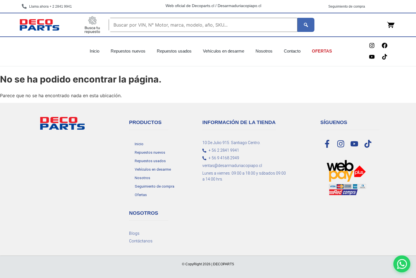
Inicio (94, 51)
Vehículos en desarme (223, 51)
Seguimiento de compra (154, 186)
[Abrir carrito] (390, 24)
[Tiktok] (384, 56)
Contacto (292, 51)
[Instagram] (372, 45)
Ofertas (322, 51)
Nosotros (264, 51)
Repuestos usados (174, 51)
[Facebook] (384, 45)
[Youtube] (372, 56)
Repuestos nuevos (128, 51)
